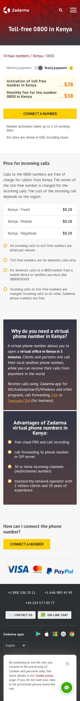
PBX (54, 395)
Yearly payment (56, 68)
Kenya (38, 55)
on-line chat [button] (57, 615)
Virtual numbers (16, 55)
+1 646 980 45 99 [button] (58, 592)
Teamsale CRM (19, 400)
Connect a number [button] (40, 113)
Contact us (23, 615)
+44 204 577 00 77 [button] (40, 602)
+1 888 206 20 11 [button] (22, 592)
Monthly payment (19, 68)
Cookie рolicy (44, 676)
